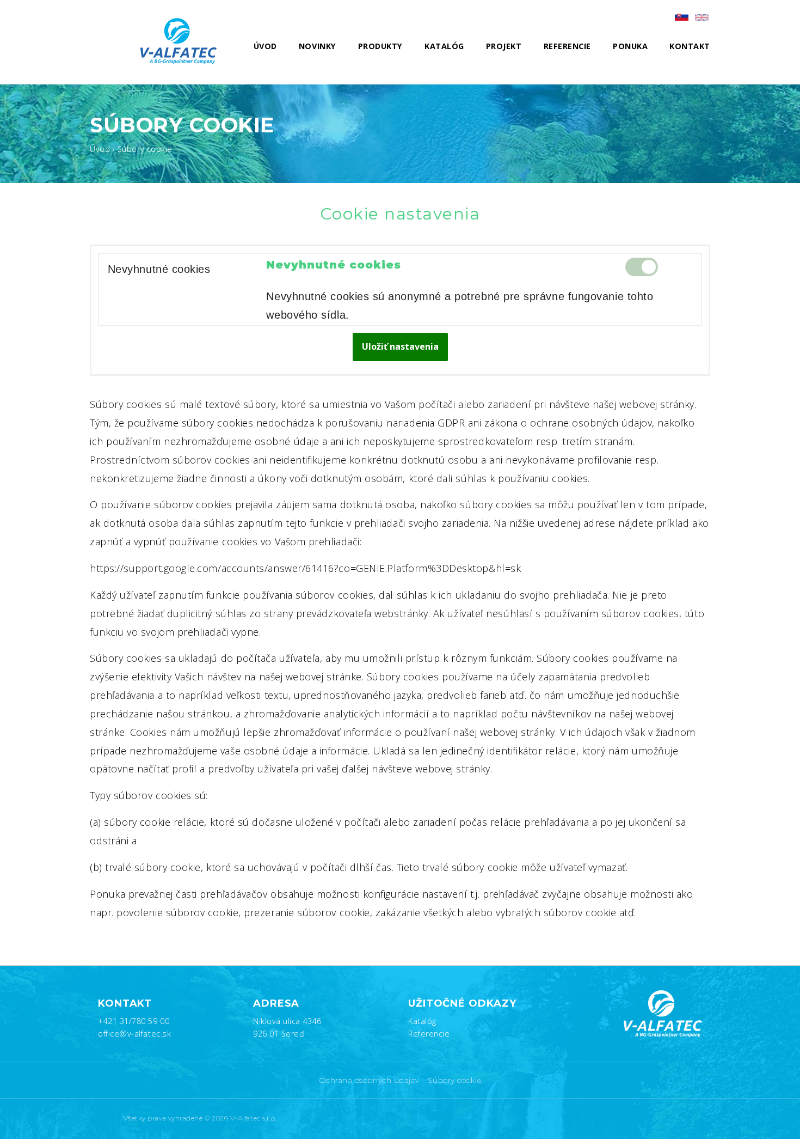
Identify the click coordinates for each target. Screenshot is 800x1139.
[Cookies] (702, 17)
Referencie (567, 46)
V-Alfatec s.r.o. (253, 1118)
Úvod (265, 46)
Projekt (504, 46)
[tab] (175, 269)
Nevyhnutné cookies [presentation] (159, 269)
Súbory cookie (454, 1080)
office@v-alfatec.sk (134, 1033)
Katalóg (444, 46)
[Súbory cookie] (681, 16)
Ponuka (630, 46)
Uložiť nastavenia (400, 346)
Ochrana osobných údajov (369, 1080)
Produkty (380, 46)
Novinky (317, 46)
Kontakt (689, 46)
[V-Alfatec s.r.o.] (182, 40)
